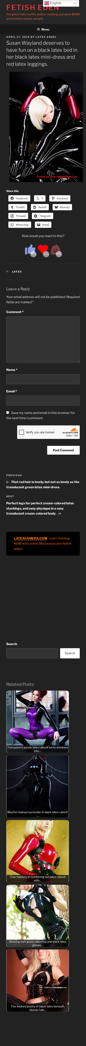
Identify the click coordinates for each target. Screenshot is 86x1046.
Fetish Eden (33, 7)
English (55, 3)
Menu (45, 29)
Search (11, 644)
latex (17, 271)
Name (11, 370)
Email (11, 391)
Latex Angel (46, 37)
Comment (15, 312)
